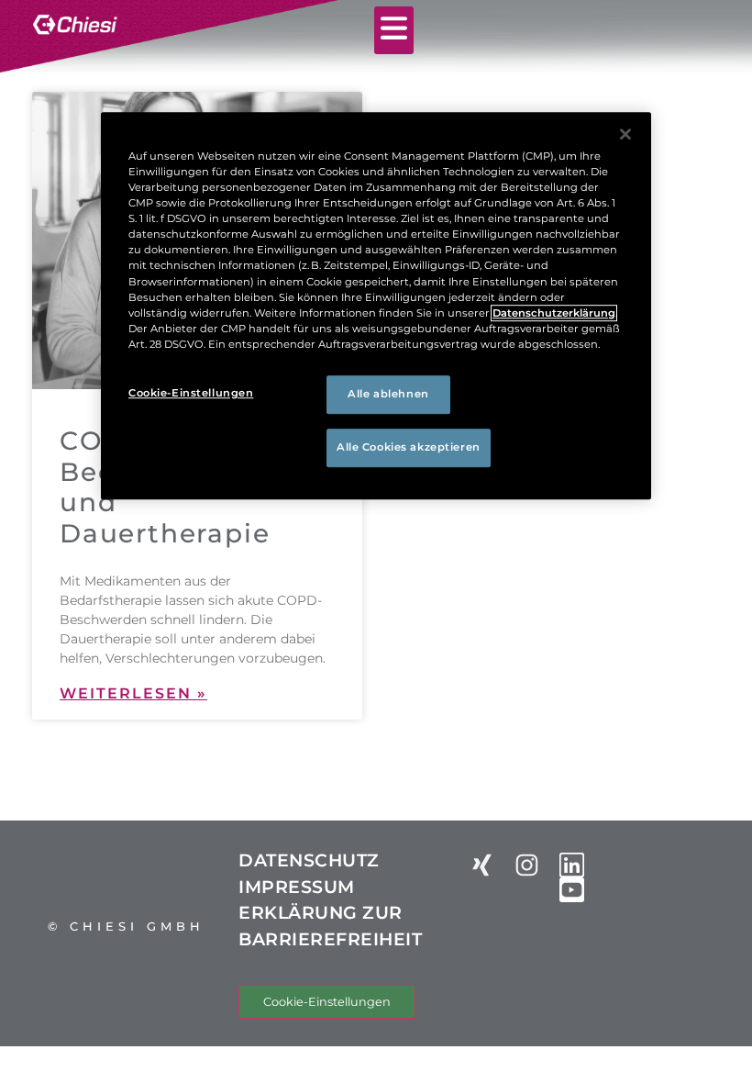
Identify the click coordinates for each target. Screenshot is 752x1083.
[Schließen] (625, 134)
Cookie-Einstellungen (327, 1002)
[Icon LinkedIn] (571, 865)
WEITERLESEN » (133, 694)
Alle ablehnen (388, 393)
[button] (394, 30)
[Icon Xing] (482, 865)
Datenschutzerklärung (553, 313)
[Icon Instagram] (526, 865)
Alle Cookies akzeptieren (409, 447)
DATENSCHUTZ (309, 860)
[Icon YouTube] (571, 889)
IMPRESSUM (296, 887)
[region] (376, 305)
